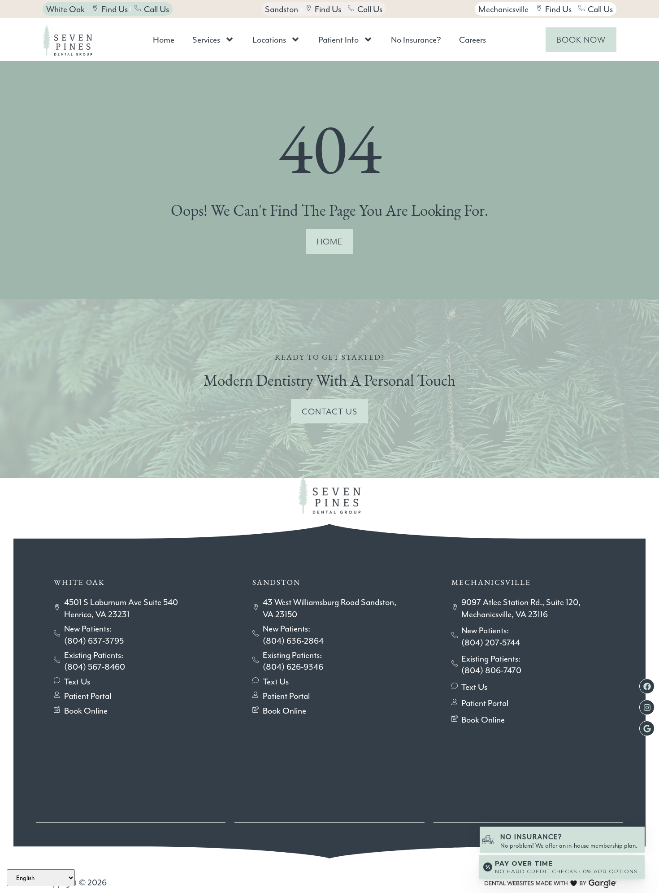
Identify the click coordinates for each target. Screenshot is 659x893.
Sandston (276, 582)
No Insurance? (416, 39)
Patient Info (338, 39)
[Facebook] (647, 686)
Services (206, 39)
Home (163, 39)
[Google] (647, 728)
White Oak (79, 582)
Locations (269, 39)
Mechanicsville (491, 582)
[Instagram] (647, 707)
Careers (472, 39)
